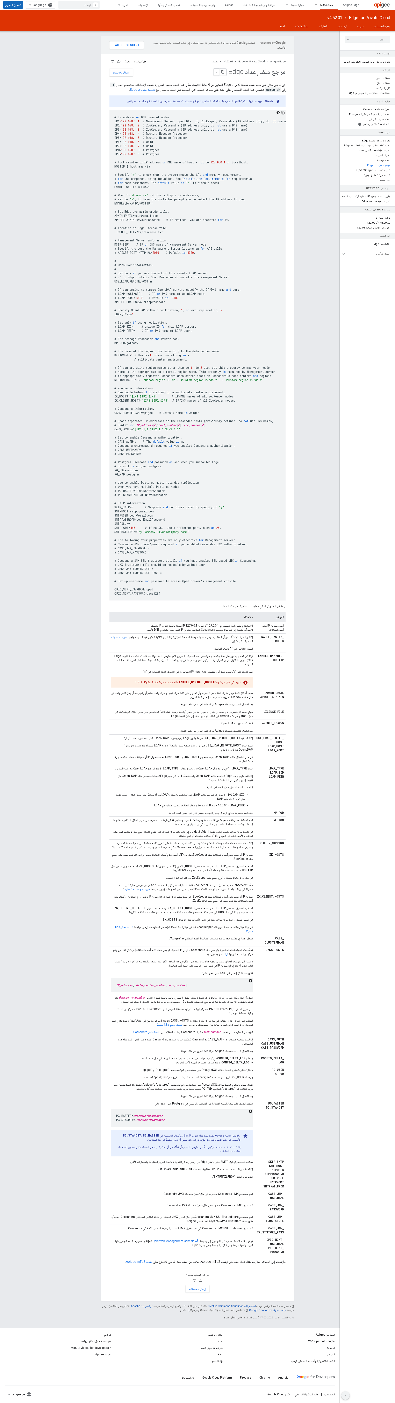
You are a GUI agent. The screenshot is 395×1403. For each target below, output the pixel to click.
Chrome (264, 1377)
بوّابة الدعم (217, 1361)
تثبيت (360, 26)
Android (283, 1377)
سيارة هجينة (297, 5)
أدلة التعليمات (302, 26)
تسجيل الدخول (13, 5)
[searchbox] (367, 39)
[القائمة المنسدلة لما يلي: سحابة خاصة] (314, 5)
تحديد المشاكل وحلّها (169, 5)
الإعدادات (342, 26)
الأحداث (330, 1347)
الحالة (220, 1354)
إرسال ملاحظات (121, 72)
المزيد (125, 5)
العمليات (323, 26)
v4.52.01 (334, 17)
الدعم (282, 26)
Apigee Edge (351, 5)
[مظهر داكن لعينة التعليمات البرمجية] (278, 112)
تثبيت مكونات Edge (142, 90)
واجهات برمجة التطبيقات (202, 5)
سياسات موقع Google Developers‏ (267, 1310)
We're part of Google (321, 1341)
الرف (226, 954)
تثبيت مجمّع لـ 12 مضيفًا (137, 889)
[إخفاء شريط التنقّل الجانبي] (345, 1396)
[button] (370, 253)
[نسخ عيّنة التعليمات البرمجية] (283, 112)
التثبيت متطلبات (119, 637)
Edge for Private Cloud (369, 17)
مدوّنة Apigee (103, 1354)
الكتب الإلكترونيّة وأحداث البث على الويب (313, 1361)
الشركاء (331, 1354)
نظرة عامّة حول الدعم (212, 1347)
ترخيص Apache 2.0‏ (141, 1306)
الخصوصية (329, 1394)
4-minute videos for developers (91, 1347)
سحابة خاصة (326, 5)
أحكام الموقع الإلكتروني (307, 1394)
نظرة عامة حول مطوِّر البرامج (96, 1341)
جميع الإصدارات (381, 26)
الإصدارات (143, 5)
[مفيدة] (119, 62)
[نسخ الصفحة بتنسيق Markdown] (223, 72)
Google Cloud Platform (217, 1377)
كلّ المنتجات (188, 1377)
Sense (229, 5)
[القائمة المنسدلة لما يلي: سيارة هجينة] (285, 5)
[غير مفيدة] (112, 62)
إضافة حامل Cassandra (146, 1032)
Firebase (245, 1377)
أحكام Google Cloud (279, 1394)
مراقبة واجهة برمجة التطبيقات (259, 5)
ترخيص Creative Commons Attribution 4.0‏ (232, 1306)
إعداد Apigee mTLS (139, 1262)
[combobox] (79, 5)
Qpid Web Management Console (173, 1241)
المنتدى (219, 1341)
